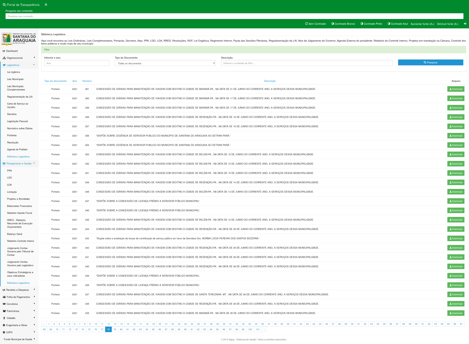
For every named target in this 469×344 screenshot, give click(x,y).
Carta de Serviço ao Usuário (17, 105)
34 (249, 323)
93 (204, 329)
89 (179, 329)
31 (230, 323)
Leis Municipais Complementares (16, 87)
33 (243, 323)
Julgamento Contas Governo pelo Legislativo (20, 263)
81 (127, 329)
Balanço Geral (14, 234)
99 (243, 329)
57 (397, 323)
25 (192, 323)
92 (198, 329)
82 (134, 329)
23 (179, 323)
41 (294, 323)
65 (448, 323)
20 (160, 323)
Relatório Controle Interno (20, 241)
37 (269, 323)
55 (384, 323)
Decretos (12, 114)
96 (224, 329)
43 (307, 323)
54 (378, 323)
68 (44, 329)
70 (57, 329)
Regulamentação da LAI (20, 96)
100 (250, 329)
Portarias (12, 135)
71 (63, 329)
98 (236, 329)
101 (258, 329)
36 (262, 323)
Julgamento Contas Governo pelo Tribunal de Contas (20, 251)
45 (320, 323)
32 (237, 323)
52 (365, 323)
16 (134, 323)
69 (50, 329)
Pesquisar (431, 62)
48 (339, 323)
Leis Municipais (15, 79)
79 (115, 329)
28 (211, 323)
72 (70, 329)
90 (185, 329)
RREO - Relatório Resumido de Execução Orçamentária (19, 223)
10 (96, 323)
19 (153, 323)
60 (416, 323)
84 (147, 329)
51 (358, 323)
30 (224, 323)
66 (455, 323)
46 (326, 323)
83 (140, 329)
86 (159, 329)
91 (192, 329)
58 (403, 323)
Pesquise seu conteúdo (19, 10)
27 (205, 323)
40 (288, 323)
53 (371, 323)
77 (102, 329)
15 (128, 323)
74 (83, 329)
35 (256, 323)
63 (435, 323)
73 (76, 329)
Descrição (227, 57)
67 (461, 323)
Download (457, 88)
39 (281, 323)
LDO (9, 177)
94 (211, 329)
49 (346, 323)
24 (185, 323)
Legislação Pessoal (17, 121)
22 (172, 323)
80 (121, 329)
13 (115, 323)
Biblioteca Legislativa (18, 156)
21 (166, 323)
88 (172, 329)
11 (102, 323)
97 (230, 329)
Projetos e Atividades (18, 198)
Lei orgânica (13, 72)
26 (198, 323)
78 (108, 329)
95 (217, 329)
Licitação (12, 192)
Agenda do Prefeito (17, 149)
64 (442, 323)
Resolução (12, 142)
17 (140, 323)
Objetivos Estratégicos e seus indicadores (20, 273)
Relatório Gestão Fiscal (19, 213)
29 (217, 323)
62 (429, 323)
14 (121, 323)
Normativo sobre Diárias (20, 128)
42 (301, 323)
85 (153, 329)
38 (275, 323)
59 (410, 323)
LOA (9, 184)
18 (147, 323)
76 (95, 329)
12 (108, 323)
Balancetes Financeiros (19, 206)
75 (89, 329)
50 (352, 323)
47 (333, 323)
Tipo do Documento (126, 57)
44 (314, 323)
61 (423, 323)
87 (166, 329)
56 (390, 323)
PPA (9, 170)
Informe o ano (52, 57)
